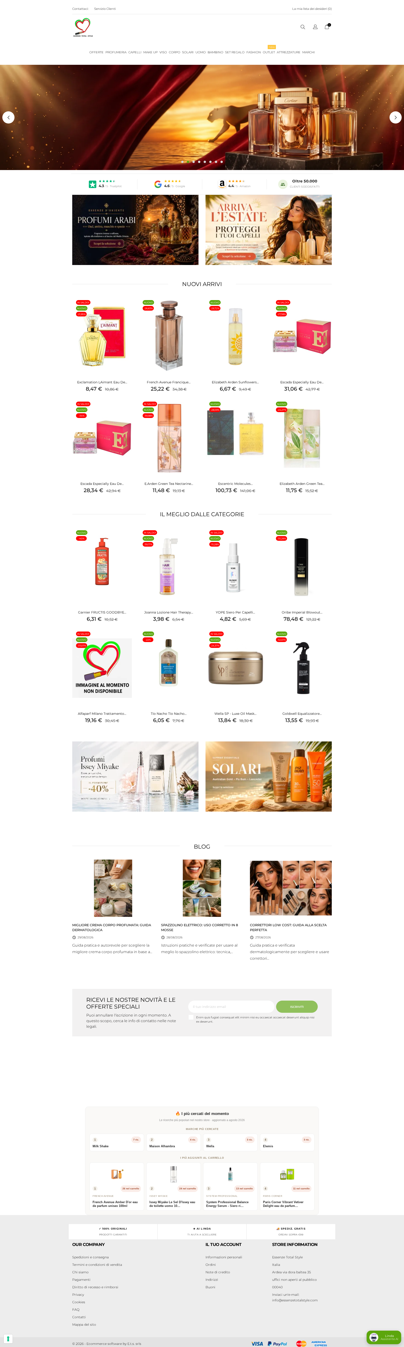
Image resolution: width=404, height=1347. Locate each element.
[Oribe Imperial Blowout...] (327, 538)
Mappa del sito (84, 1324)
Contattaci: (80, 9)
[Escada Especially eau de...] (127, 410)
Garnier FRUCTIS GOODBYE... (102, 612)
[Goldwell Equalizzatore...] (327, 640)
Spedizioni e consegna (90, 1257)
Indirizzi (212, 1280)
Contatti (79, 1317)
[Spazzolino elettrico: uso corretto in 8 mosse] (202, 888)
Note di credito (218, 1272)
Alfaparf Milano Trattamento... (102, 714)
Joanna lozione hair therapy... (168, 612)
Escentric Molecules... (235, 484)
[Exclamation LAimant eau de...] (127, 308)
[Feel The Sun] (269, 776)
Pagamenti (81, 1280)
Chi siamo (80, 1272)
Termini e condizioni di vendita (97, 1265)
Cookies (78, 1302)
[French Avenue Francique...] (193, 308)
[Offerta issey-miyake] (135, 776)
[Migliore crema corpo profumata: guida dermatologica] (113, 888)
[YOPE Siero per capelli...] (260, 538)
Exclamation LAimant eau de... (102, 382)
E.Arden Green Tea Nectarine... (168, 484)
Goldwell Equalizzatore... (302, 714)
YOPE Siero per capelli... (235, 612)
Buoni (210, 1287)
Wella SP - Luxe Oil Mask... (235, 714)
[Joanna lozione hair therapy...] (193, 538)
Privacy (78, 1295)
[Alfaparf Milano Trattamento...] (127, 640)
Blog (202, 846)
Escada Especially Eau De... (302, 382)
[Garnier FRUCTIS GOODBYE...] (127, 538)
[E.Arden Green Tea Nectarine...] (193, 410)
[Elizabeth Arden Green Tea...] (327, 410)
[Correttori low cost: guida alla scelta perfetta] (291, 888)
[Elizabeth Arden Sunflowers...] (260, 308)
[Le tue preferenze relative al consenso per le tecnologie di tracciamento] (8, 1338)
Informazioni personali (224, 1257)
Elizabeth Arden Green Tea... (302, 484)
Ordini (211, 1265)
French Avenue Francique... (169, 382)
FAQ (75, 1309)
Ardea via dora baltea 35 (291, 1272)
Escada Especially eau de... (102, 484)
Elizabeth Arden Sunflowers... (235, 382)
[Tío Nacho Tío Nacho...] (193, 640)
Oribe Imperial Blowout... (302, 612)
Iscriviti (297, 1007)
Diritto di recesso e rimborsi (95, 1287)
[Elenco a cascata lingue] (315, 27)
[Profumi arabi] (135, 230)
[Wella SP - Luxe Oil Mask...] (260, 640)
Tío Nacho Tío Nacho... (169, 714)
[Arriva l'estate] (269, 230)
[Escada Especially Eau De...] (327, 308)
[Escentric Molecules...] (260, 410)
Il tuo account (224, 1244)
